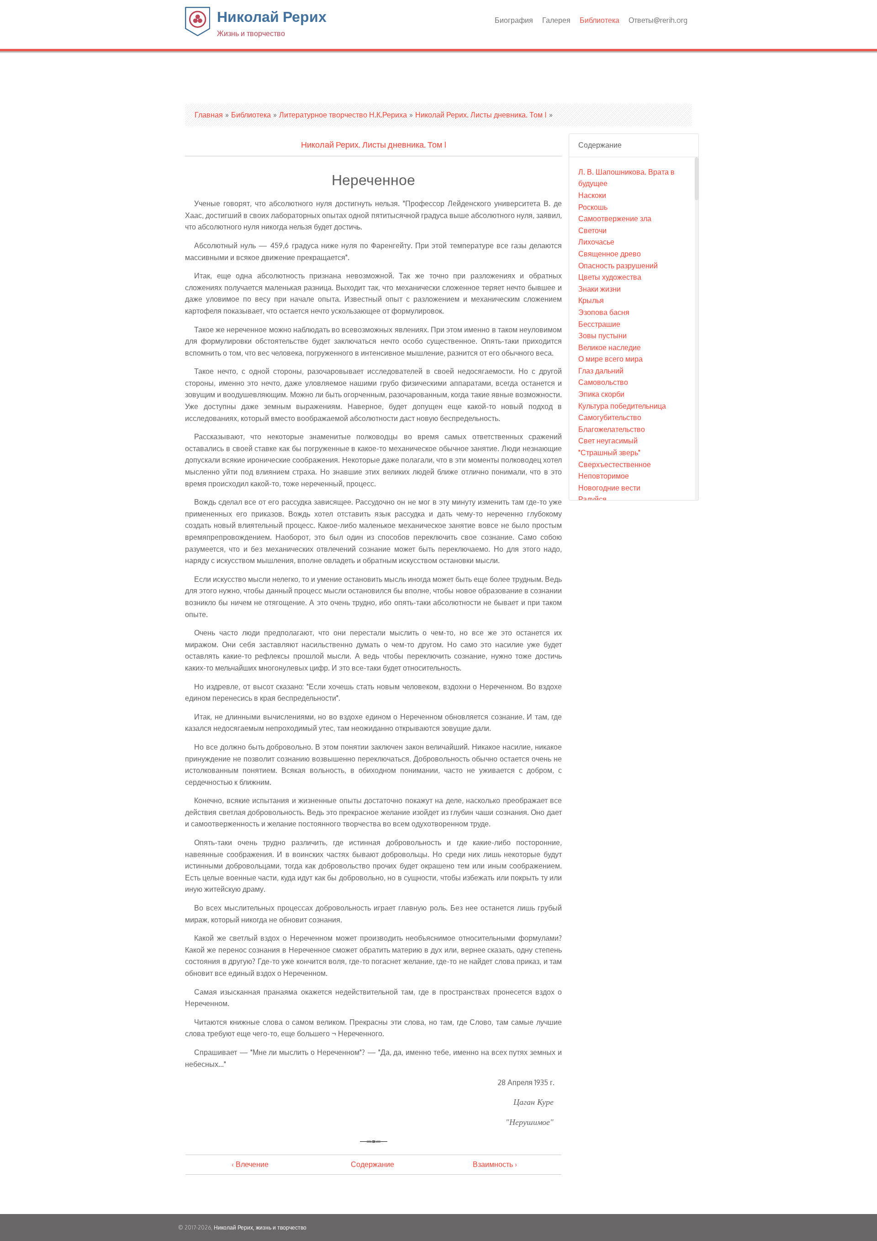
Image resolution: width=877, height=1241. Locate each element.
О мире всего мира (610, 358)
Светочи (592, 230)
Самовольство (603, 382)
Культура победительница (622, 405)
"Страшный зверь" (609, 452)
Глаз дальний (600, 370)
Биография (514, 20)
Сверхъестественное (614, 464)
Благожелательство (611, 429)
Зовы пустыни (602, 335)
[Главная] (197, 33)
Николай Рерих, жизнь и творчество (260, 1227)
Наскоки (592, 195)
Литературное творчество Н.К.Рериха (343, 114)
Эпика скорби (601, 394)
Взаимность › (495, 1164)
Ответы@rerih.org (658, 20)
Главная (209, 114)
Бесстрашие (599, 324)
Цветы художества (609, 277)
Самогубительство (609, 417)
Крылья (591, 300)
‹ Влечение (250, 1164)
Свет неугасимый (608, 440)
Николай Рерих (272, 22)
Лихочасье (596, 241)
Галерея (556, 20)
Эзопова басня (603, 312)
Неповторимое (603, 475)
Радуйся (592, 499)
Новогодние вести (609, 487)
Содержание (372, 1164)
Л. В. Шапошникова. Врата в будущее (626, 177)
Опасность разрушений (618, 265)
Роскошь (593, 207)
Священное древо (609, 253)
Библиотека (599, 20)
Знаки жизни (599, 288)
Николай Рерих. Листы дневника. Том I (481, 114)
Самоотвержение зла (614, 218)
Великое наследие (609, 347)
